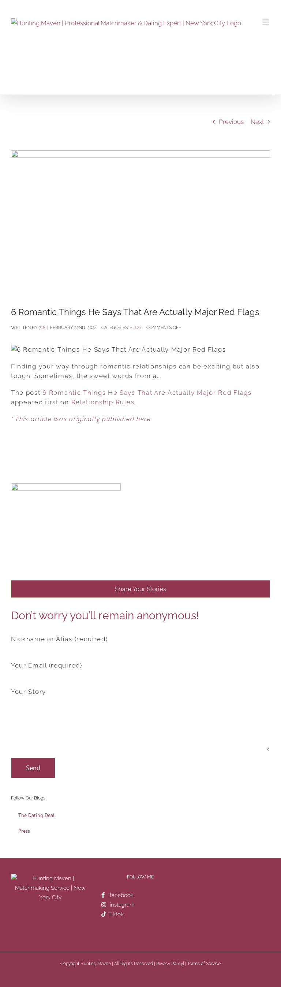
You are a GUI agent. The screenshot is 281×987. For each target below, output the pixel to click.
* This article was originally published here (81, 419)
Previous (231, 121)
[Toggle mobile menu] (266, 22)
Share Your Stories (140, 589)
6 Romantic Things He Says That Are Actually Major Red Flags (146, 392)
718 (42, 327)
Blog (136, 327)
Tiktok (116, 914)
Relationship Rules (103, 402)
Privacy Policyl (170, 963)
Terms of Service (204, 963)
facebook (122, 895)
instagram (122, 904)
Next (257, 121)
